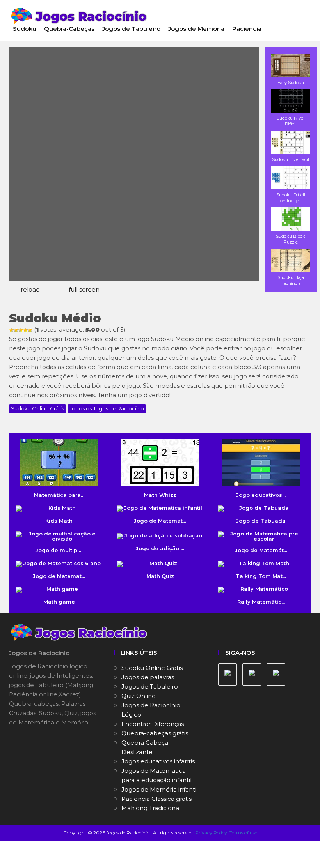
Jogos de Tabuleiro (131, 28)
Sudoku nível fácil (290, 159)
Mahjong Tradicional (151, 808)
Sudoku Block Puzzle (290, 239)
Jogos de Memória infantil (159, 789)
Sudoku (24, 28)
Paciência (246, 28)
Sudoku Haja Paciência (290, 280)
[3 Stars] (20, 330)
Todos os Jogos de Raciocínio (106, 408)
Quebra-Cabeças (69, 28)
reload (30, 289)
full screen (84, 289)
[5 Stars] (30, 330)
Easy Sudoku (290, 82)
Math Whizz (160, 495)
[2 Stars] (16, 330)
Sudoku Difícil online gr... (290, 197)
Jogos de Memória (196, 28)
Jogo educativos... (261, 495)
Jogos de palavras (147, 677)
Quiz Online (138, 696)
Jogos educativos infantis (158, 761)
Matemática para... (59, 495)
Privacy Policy (211, 833)
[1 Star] (11, 330)
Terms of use (243, 833)
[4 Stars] (25, 330)
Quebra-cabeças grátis (154, 733)
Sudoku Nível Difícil (290, 121)
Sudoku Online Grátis (37, 408)
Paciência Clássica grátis (156, 798)
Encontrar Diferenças (152, 724)
